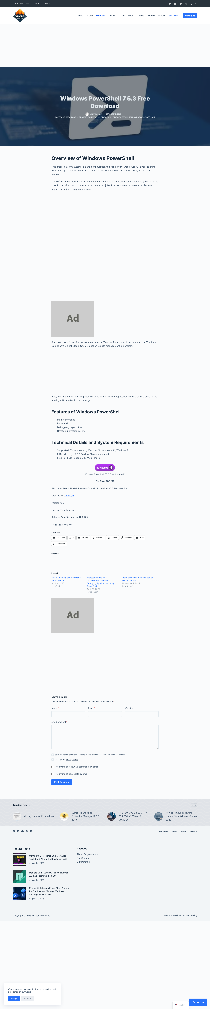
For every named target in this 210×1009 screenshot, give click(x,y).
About (37, 4)
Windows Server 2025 (144, 117)
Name (55, 708)
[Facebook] (170, 4)
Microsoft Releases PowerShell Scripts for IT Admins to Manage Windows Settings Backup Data (49, 891)
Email (91, 708)
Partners (19, 4)
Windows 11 (106, 117)
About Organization (87, 854)
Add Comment (59, 722)
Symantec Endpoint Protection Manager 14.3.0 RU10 (85, 816)
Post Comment (62, 782)
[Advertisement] (105, 46)
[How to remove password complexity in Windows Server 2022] (158, 816)
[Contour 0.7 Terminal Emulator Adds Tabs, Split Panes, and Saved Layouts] (19, 859)
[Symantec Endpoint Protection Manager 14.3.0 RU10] (64, 816)
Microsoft (101, 16)
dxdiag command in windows (39, 816)
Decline (27, 998)
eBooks (140, 16)
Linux (130, 16)
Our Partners (83, 861)
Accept (14, 998)
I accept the (66, 759)
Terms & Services (172, 915)
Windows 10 (94, 117)
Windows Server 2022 (123, 117)
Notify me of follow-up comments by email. (77, 766)
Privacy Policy (72, 759)
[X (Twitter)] (175, 4)
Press (28, 4)
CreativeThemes (41, 915)
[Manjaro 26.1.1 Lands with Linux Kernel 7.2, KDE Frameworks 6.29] (19, 876)
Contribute (190, 16)
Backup (151, 16)
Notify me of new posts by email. (72, 774)
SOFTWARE (174, 16)
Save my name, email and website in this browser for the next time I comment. (90, 754)
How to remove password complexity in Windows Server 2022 (181, 816)
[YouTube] (191, 4)
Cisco (80, 16)
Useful (47, 4)
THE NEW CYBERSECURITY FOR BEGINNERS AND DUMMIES (133, 816)
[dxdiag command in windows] (17, 816)
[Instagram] (181, 4)
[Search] (196, 4)
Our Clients (83, 858)
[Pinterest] (186, 4)
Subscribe (198, 1002)
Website (129, 708)
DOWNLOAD (71, 117)
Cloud (90, 16)
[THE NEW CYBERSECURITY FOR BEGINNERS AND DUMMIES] (111, 816)
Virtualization (117, 16)
